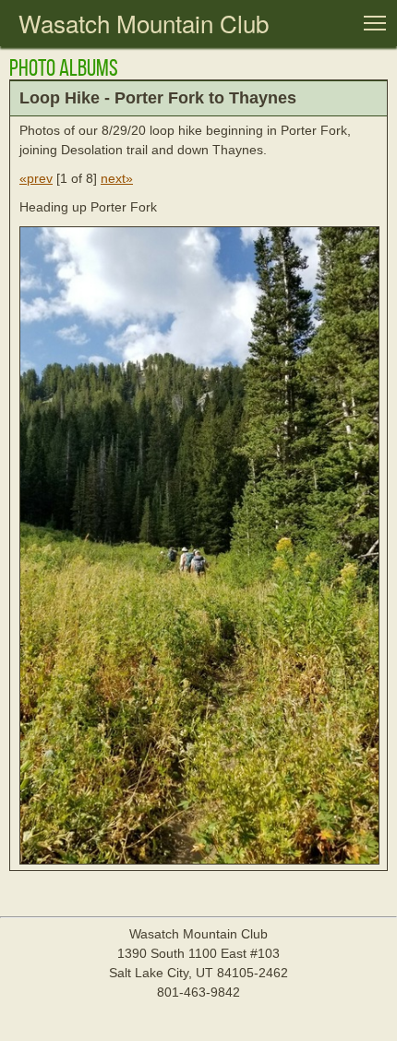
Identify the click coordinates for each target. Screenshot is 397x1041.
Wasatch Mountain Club (143, 23)
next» (117, 178)
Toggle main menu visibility (375, 22)
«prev (36, 178)
